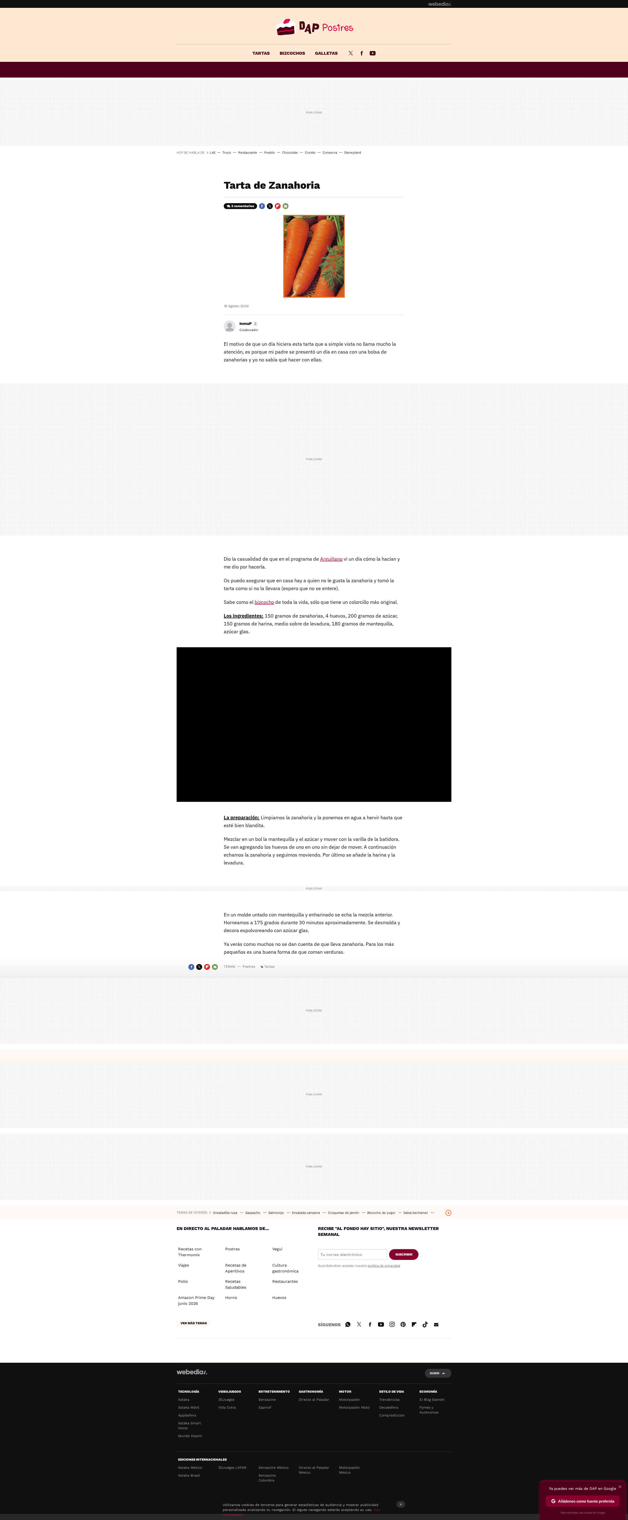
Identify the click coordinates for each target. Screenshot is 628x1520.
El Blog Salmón (432, 1399)
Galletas (326, 53)
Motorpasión (349, 1399)
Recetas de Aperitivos (235, 1268)
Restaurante (247, 152)
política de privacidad (384, 1266)
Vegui (277, 1249)
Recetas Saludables (235, 1284)
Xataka (183, 1399)
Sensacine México (273, 1467)
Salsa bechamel (416, 1213)
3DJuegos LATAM (232, 1467)
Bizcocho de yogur (381, 1213)
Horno (231, 1297)
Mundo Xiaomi (190, 1436)
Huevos (279, 1297)
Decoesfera (388, 1407)
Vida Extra (227, 1407)
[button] (248, 324)
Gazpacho (253, 1213)
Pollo (183, 1281)
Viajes (183, 1265)
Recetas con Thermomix (190, 1252)
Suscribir (403, 1254)
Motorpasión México (349, 1470)
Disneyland (352, 152)
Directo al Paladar (314, 1399)
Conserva (330, 152)
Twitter (350, 53)
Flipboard (278, 206)
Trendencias (389, 1399)
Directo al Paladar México (314, 1470)
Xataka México (190, 1467)
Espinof (265, 1407)
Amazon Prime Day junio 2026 (196, 1300)
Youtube (373, 53)
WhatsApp (348, 1324)
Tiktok (425, 1324)
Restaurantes (285, 1281)
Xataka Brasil (189, 1475)
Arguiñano (331, 558)
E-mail (285, 206)
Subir (434, 1373)
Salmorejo (276, 1213)
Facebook (362, 53)
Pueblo (269, 152)
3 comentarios (242, 206)
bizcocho (264, 602)
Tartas (261, 53)
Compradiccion (392, 1415)
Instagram (392, 1324)
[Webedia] (439, 4)
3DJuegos (226, 1399)
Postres (314, 27)
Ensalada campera (306, 1213)
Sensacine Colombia (267, 1477)
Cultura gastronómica (285, 1268)
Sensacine (267, 1399)
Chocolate (290, 152)
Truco (226, 152)
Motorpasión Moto (354, 1407)
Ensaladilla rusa (225, 1213)
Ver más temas (194, 1323)
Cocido (310, 152)
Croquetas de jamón (344, 1213)
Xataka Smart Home (189, 1425)
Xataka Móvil (188, 1407)
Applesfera (187, 1415)
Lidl (212, 152)
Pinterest (403, 1324)
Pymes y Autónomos (428, 1409)
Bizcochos (292, 53)
